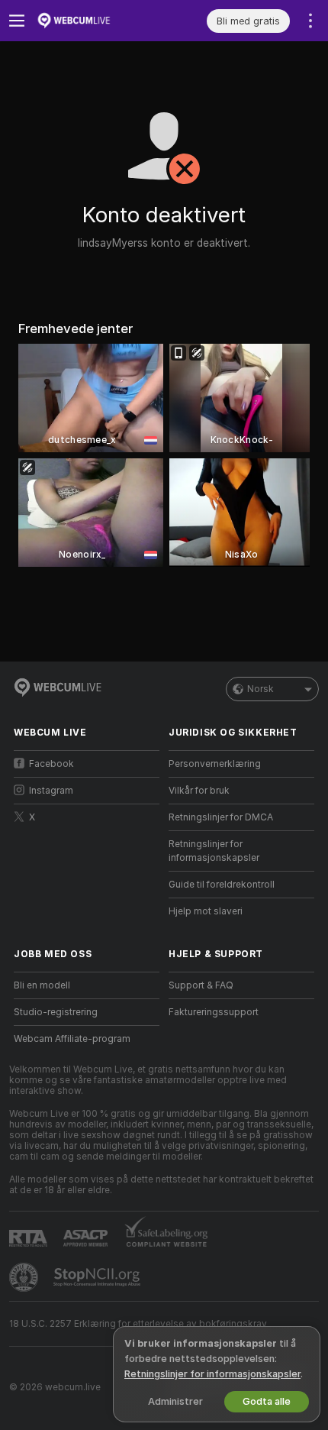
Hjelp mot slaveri (206, 911)
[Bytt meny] (17, 20)
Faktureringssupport (214, 1012)
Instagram (51, 790)
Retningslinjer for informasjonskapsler (214, 851)
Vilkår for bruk (199, 790)
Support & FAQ (201, 985)
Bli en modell (42, 985)
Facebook (51, 764)
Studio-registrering (56, 1012)
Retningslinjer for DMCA (221, 817)
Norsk (260, 689)
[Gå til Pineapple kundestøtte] (25, 1277)
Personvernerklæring (215, 764)
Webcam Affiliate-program (72, 1039)
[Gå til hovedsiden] (99, 21)
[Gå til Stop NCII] (98, 1277)
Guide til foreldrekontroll (222, 884)
